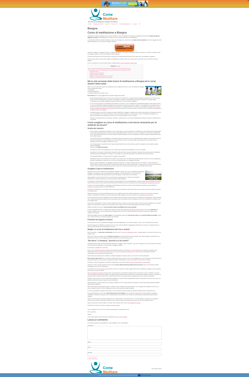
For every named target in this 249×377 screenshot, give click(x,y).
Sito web (90, 352)
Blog (106, 24)
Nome (89, 342)
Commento (91, 325)
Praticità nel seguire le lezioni (97, 74)
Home (90, 24)
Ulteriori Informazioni (146, 375)
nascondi (118, 66)
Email (89, 347)
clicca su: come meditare (121, 317)
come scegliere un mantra (153, 181)
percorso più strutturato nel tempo (122, 251)
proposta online (104, 268)
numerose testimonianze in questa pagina (139, 262)
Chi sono (113, 24)
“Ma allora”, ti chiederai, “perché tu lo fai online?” (101, 77)
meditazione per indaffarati (112, 173)
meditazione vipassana (93, 186)
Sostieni (135, 24)
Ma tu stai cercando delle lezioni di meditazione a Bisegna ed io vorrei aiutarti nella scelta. (109, 68)
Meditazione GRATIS (98, 24)
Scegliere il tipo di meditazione (97, 73)
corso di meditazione (105, 211)
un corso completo (134, 250)
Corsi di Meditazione (124, 24)
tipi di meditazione (119, 177)
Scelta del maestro (94, 71)
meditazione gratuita (100, 250)
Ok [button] (139, 375)
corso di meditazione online (130, 232)
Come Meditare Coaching (95, 273)
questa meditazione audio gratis (129, 63)
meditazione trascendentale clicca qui (150, 182)
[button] (139, 24)
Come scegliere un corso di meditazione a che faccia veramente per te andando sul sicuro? (109, 70)
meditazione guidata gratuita (136, 209)
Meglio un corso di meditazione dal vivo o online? (101, 76)
